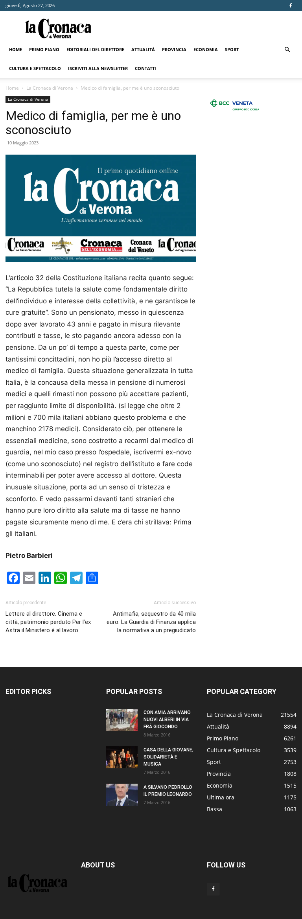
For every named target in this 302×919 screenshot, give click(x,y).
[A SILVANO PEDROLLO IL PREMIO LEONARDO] (122, 795)
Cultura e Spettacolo (35, 68)
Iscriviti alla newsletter (98, 68)
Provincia (174, 49)
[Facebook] (290, 5)
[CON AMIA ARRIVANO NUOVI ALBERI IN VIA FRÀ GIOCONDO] (122, 720)
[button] (287, 50)
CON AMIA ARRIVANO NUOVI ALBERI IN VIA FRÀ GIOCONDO (167, 719)
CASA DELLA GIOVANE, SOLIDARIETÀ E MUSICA (168, 757)
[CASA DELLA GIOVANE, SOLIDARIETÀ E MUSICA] (122, 757)
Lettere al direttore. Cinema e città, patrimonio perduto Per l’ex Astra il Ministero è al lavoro (48, 622)
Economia (205, 49)
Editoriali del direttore (95, 49)
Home (15, 49)
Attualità (143, 49)
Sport (232, 49)
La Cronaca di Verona (49, 88)
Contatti (145, 68)
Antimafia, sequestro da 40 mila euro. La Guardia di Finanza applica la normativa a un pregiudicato (151, 622)
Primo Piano (44, 49)
